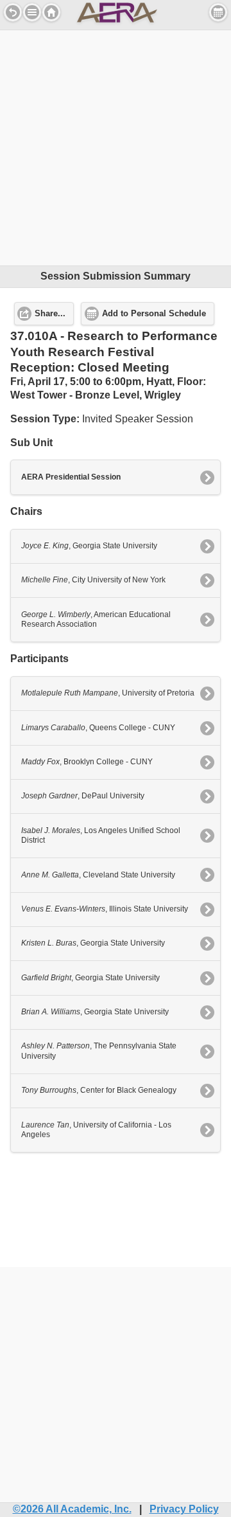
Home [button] (51, 12)
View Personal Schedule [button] (218, 12)
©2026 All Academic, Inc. (72, 1509)
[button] (32, 12)
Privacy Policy (184, 1509)
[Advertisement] (115, 146)
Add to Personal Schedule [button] (154, 313)
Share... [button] (50, 313)
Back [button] (12, 12)
